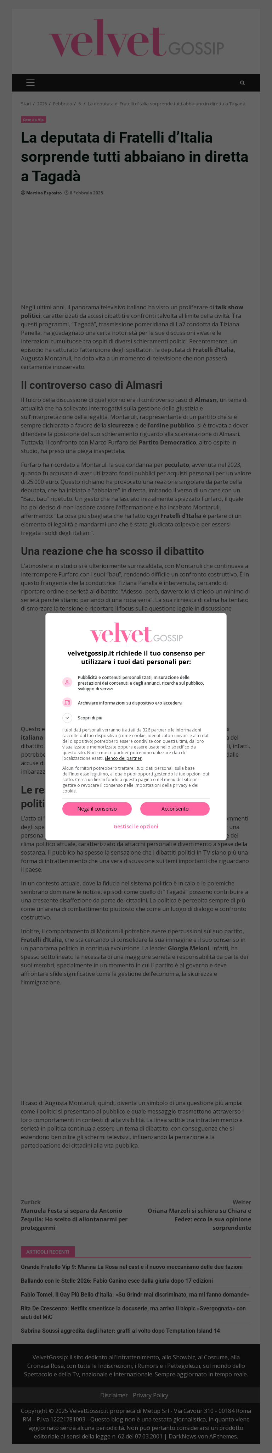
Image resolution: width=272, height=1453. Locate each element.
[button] (136, 718)
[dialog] (136, 726)
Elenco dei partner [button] (123, 758)
